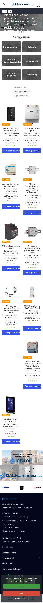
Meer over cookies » (21, 598)
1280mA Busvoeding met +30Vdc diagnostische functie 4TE (32, 188)
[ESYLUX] (25, 488)
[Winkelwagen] (4, 5)
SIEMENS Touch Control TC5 (11, 420)
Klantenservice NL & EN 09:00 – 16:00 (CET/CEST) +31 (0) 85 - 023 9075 (20, 524)
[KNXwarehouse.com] (21, 4)
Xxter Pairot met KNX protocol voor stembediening (32, 363)
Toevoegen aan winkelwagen (12, 151)
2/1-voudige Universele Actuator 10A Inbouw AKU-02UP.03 (10, 309)
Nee (21, 593)
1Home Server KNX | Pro (32, 129)
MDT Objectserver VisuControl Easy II (32, 307)
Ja (22, 586)
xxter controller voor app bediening (11, 185)
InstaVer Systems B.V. (23, 507)
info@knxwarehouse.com (14, 531)
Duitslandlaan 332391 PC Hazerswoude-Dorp (16, 515)
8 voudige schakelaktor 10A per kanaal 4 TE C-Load (32, 249)
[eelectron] (9, 488)
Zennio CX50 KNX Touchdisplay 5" (11, 129)
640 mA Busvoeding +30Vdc (11, 247)
